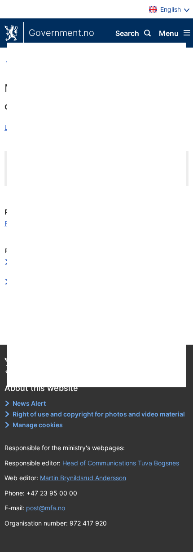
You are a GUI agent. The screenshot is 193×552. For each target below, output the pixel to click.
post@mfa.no (45, 508)
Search (127, 33)
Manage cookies (38, 425)
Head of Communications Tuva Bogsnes (120, 463)
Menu (169, 33)
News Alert (29, 403)
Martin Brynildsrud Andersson (83, 478)
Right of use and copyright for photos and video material (99, 414)
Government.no (61, 32)
